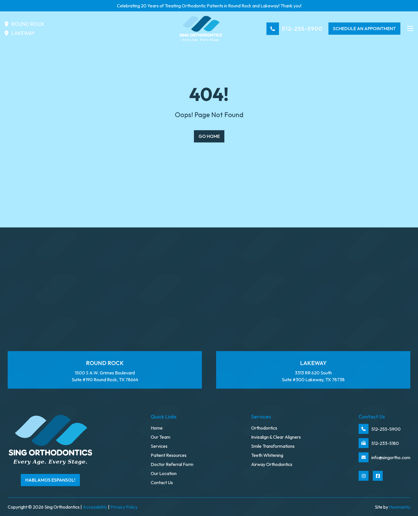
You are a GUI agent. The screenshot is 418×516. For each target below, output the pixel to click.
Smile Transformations (273, 446)
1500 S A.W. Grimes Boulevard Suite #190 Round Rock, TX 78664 (105, 371)
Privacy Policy (124, 507)
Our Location (164, 473)
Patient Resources (169, 455)
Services (159, 446)
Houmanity (399, 507)
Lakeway (23, 33)
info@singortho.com (390, 457)
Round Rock (27, 24)
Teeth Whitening (267, 455)
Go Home (209, 136)
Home (157, 428)
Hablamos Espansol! (50, 480)
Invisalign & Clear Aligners (276, 437)
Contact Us (162, 482)
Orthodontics (264, 428)
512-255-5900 (302, 28)
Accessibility (95, 507)
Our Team (160, 437)
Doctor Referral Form (172, 464)
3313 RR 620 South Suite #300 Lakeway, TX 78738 (313, 371)
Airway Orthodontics (271, 464)
